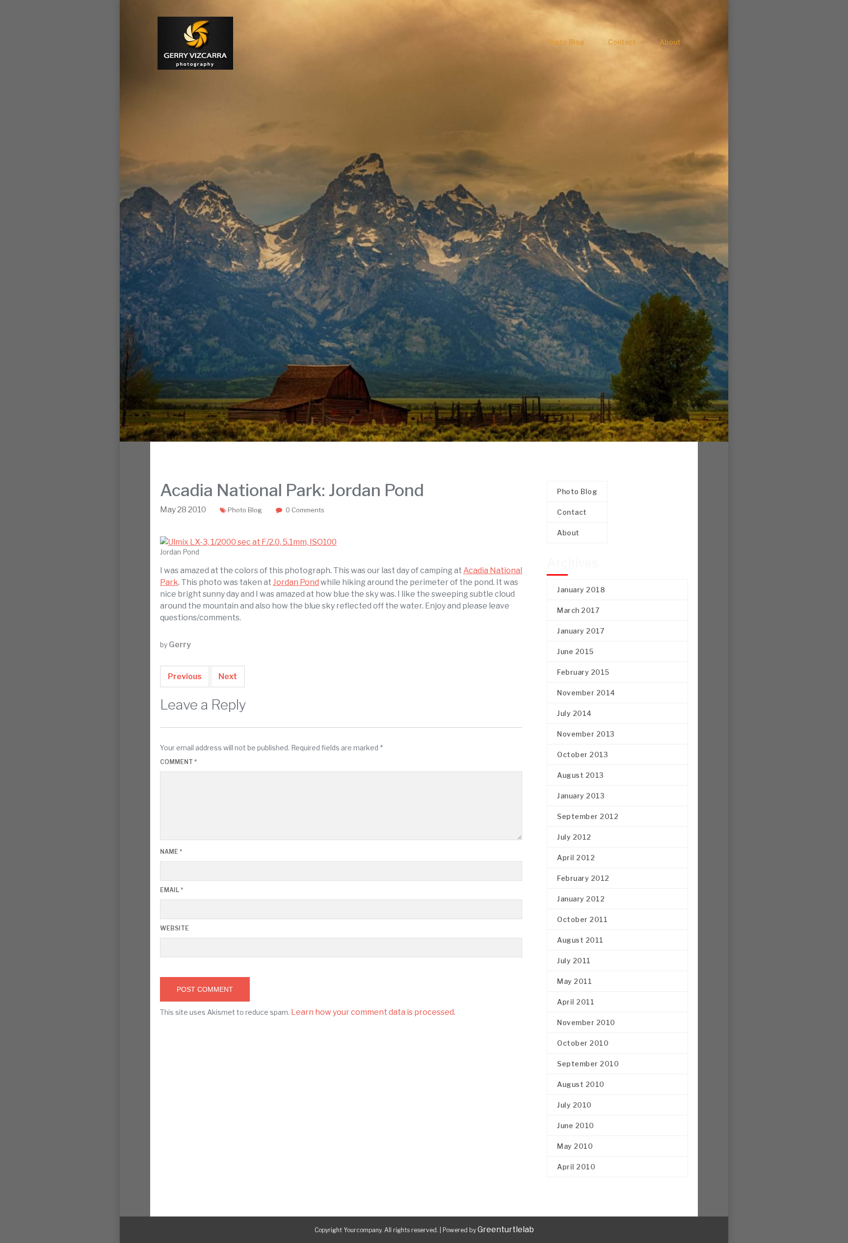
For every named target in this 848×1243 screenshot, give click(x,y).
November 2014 (586, 692)
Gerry (180, 644)
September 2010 (588, 1063)
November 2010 (586, 1022)
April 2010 (576, 1167)
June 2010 (575, 1125)
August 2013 (580, 775)
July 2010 (574, 1105)
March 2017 (578, 610)
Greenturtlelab (505, 1229)
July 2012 (574, 837)
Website (174, 928)
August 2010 (581, 1084)
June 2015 (575, 651)
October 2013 (582, 754)
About (670, 42)
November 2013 (586, 734)
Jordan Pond (296, 582)
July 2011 (574, 960)
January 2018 (581, 589)
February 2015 (583, 672)
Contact (622, 42)
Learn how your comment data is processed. (373, 1012)
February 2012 (583, 878)
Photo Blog (565, 42)
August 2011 (580, 940)
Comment (178, 762)
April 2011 (575, 1002)
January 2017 (580, 631)
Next (227, 676)
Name (171, 851)
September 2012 (587, 816)
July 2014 (574, 713)
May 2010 (575, 1146)
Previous (185, 676)
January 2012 (581, 899)
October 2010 (583, 1043)
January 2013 (581, 796)
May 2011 (574, 981)
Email (171, 890)
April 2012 (576, 857)
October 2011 (582, 919)
